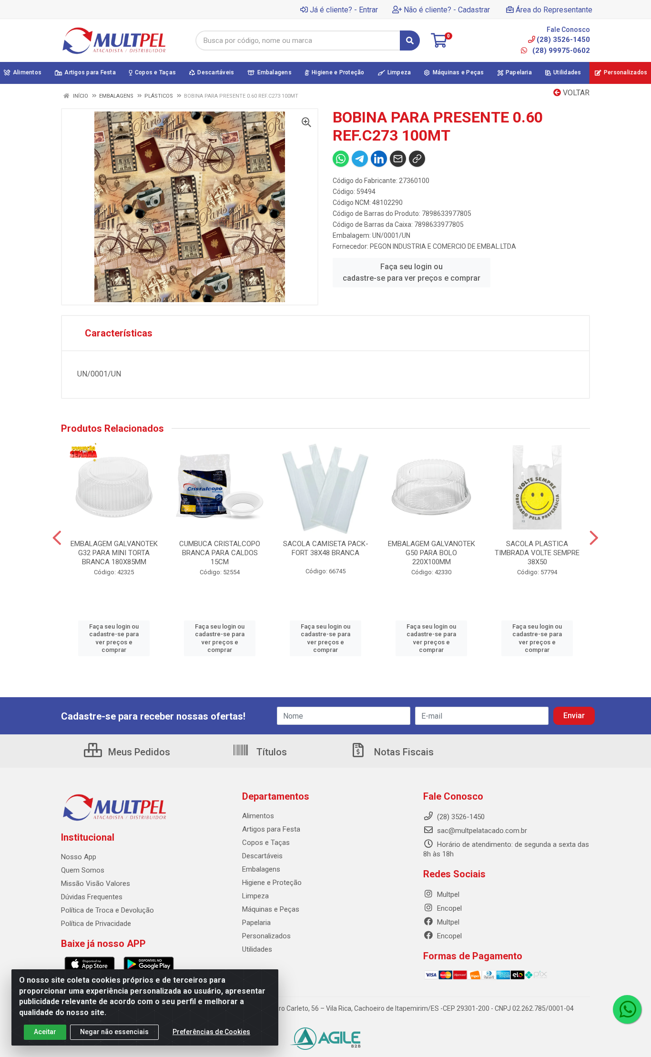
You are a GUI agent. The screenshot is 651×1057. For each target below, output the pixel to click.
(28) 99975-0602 (560, 50)
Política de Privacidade (96, 923)
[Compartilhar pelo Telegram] (360, 159)
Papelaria (256, 922)
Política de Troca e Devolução (107, 910)
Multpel (447, 894)
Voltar (575, 92)
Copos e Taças (266, 842)
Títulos (270, 752)
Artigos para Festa (271, 829)
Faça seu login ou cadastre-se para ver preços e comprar (411, 272)
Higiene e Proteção (272, 882)
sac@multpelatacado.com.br (481, 830)
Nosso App (78, 857)
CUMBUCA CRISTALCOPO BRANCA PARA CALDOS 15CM (219, 552)
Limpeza (255, 896)
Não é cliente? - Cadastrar (447, 9)
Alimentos (258, 816)
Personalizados (266, 936)
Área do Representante (554, 9)
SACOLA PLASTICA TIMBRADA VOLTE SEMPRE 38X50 (537, 552)
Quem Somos (82, 870)
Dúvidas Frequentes (91, 897)
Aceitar (45, 1032)
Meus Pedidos (138, 752)
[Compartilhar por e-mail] (398, 159)
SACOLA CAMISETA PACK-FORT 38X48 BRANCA (325, 548)
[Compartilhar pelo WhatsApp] (341, 159)
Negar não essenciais (114, 1032)
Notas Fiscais (403, 752)
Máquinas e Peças (270, 909)
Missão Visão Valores (95, 883)
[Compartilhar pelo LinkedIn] (379, 159)
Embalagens (261, 869)
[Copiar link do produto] (417, 159)
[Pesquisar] (410, 40)
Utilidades (257, 949)
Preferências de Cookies (211, 1032)
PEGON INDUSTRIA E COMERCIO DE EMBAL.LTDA (443, 246)
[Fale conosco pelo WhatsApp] (627, 1009)
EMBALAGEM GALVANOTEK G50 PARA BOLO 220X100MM (431, 552)
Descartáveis (262, 856)
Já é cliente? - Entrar (344, 9)
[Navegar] (56, 538)
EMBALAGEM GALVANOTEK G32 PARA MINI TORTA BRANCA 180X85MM (114, 552)
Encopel (448, 908)
